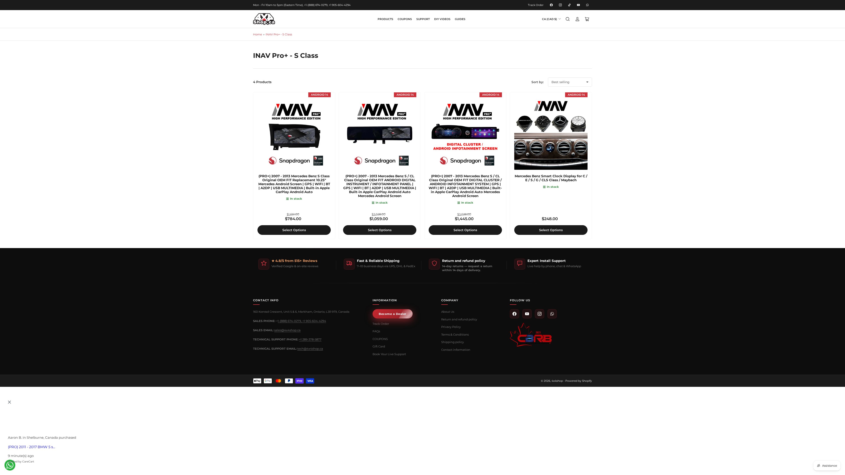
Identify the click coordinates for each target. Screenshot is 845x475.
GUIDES (460, 19)
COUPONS (405, 19)
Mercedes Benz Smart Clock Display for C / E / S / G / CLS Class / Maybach (551, 178)
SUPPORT (423, 19)
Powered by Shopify (578, 380)
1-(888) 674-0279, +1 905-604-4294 (302, 321)
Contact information (455, 349)
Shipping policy (452, 342)
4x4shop (557, 380)
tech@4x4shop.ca (310, 348)
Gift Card (379, 346)
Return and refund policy (459, 319)
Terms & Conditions (455, 334)
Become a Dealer (392, 314)
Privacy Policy (451, 327)
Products (385, 19)
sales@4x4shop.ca (287, 330)
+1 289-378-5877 (310, 339)
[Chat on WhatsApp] (9, 465)
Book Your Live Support (389, 354)
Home (257, 34)
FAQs (376, 331)
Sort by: (537, 82)
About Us (447, 311)
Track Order (536, 5)
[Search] (568, 19)
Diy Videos (442, 19)
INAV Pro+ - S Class (279, 34)
